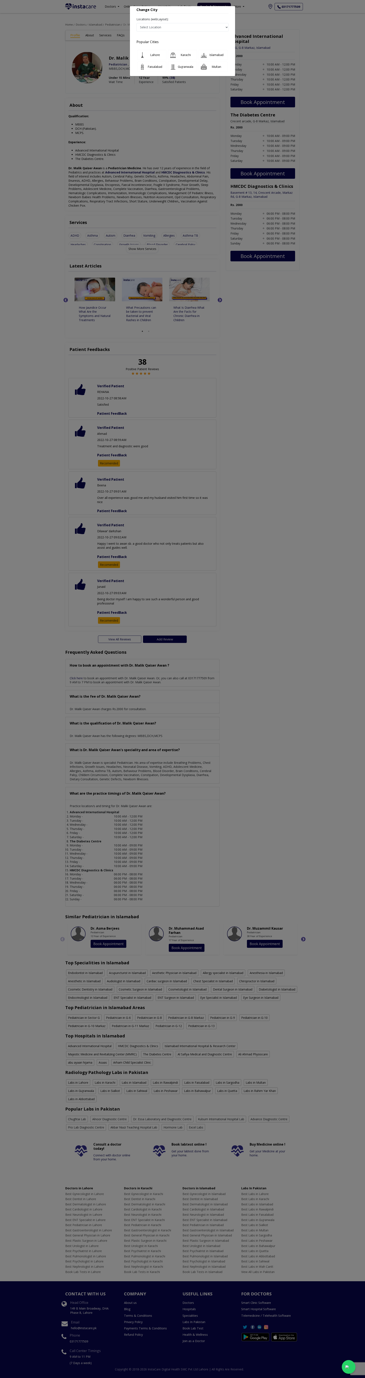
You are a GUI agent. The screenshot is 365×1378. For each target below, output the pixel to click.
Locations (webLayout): (152, 19)
